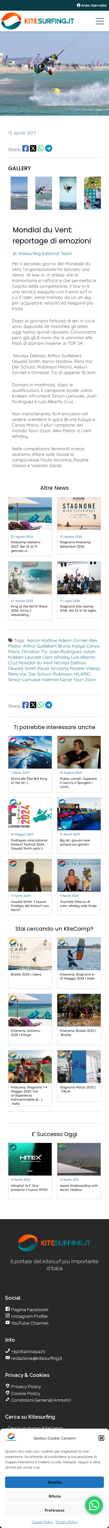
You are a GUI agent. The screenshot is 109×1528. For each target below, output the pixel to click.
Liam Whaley (56, 657)
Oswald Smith (22, 668)
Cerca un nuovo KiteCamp (35, 1428)
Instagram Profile (29, 1316)
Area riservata (93, 5)
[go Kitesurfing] (19, 208)
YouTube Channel (29, 1323)
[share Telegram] (48, 149)
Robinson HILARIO (71, 674)
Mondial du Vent (36, 662)
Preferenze (54, 1510)
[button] (101, 1438)
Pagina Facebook (29, 1309)
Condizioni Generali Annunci (40, 1400)
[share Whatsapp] (41, 149)
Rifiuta (55, 1496)
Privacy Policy (67, 1522)
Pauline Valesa (85, 668)
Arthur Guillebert (40, 646)
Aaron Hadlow (42, 640)
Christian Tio (34, 651)
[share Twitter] (33, 149)
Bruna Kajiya (71, 646)
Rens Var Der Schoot (30, 674)
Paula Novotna (53, 668)
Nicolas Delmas (70, 662)
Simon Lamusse (24, 679)
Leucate (33, 657)
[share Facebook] (25, 149)
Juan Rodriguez (65, 651)
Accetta (55, 1482)
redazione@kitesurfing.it (36, 1358)
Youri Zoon (84, 679)
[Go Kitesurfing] (54, 20)
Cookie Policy (42, 1522)
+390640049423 (27, 1351)
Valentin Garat (57, 679)
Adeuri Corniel (72, 640)
